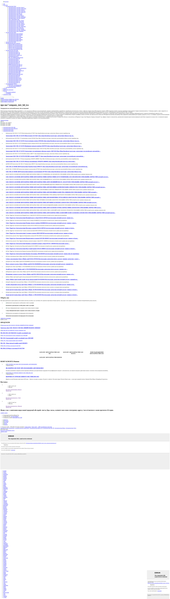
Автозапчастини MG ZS (14, 76)
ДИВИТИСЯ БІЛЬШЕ (6, 318)
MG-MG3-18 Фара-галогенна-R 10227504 (12, 348)
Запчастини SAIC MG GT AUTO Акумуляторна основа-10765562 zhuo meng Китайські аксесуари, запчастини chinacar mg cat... (43, 141)
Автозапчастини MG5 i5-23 (14, 80)
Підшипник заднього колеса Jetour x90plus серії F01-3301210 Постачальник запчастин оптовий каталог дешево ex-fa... (40, 274)
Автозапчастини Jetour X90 (14, 38)
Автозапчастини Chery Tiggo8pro (16, 31)
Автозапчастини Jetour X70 (14, 36)
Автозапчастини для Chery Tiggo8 (16, 28)
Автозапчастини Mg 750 (48, 428)
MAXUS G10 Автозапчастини (15, 45)
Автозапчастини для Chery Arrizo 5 (16, 7)
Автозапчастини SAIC (11, 42)
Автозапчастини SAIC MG (12, 50)
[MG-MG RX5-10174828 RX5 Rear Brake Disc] (13, 330)
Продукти (5, 5)
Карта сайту (34, 426)
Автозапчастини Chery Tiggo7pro (16, 27)
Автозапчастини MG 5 (13, 56)
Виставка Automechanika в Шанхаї (13, 389)
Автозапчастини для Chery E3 (15, 13)
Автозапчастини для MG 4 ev (15, 55)
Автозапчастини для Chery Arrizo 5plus (17, 8)
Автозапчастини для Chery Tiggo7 (16, 25)
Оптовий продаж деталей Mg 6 (22, 428)
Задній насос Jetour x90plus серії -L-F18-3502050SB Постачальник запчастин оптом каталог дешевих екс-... (37, 269)
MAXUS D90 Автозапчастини (15, 44)
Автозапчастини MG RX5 (14, 73)
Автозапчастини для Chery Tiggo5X (16, 24)
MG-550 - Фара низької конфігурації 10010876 (14, 343)
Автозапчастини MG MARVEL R (16, 70)
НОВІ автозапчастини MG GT (15, 64)
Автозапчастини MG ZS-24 (14, 77)
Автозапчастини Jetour (11, 32)
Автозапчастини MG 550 (14, 58)
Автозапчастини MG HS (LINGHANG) (17, 68)
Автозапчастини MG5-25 (14, 81)
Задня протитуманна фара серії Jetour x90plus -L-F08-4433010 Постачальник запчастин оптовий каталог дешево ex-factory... (42, 295)
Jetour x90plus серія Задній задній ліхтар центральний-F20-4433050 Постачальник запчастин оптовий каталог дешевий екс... (42, 279)
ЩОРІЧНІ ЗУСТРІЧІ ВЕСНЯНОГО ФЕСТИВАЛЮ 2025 (22, 376)
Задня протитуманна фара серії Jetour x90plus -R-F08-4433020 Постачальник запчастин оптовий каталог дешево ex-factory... (42, 289)
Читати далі (8, 390)
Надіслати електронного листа (7, 430)
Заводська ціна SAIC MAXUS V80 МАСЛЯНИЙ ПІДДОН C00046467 (20, 328)
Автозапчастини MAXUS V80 (15, 49)
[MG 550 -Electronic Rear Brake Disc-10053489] (14, 335)
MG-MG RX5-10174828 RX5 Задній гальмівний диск (16, 333)
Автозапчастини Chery (11, 6)
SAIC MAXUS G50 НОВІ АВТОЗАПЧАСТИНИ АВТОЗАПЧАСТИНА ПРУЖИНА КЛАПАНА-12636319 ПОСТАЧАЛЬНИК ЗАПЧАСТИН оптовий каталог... (51, 202)
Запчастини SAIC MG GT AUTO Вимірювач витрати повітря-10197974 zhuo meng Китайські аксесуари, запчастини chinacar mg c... (44, 146)
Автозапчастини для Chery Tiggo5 (16, 23)
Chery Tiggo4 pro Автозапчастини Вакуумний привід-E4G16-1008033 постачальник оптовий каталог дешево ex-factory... (41, 248)
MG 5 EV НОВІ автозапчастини (15, 57)
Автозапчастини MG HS (14, 67)
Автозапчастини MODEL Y (14, 86)
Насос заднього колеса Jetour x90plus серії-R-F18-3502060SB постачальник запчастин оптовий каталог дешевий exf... (40, 264)
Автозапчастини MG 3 (13, 51)
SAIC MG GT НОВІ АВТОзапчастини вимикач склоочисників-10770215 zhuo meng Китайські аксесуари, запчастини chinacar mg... (44, 171)
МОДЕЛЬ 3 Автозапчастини (14, 85)
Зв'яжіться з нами (7, 94)
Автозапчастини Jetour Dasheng (15, 33)
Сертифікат (8, 93)
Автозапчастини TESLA (11, 83)
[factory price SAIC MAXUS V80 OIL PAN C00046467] (17, 325)
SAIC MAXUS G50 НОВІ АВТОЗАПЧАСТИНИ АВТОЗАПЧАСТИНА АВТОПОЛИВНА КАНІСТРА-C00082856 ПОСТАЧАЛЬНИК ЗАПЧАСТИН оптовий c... (52, 192)
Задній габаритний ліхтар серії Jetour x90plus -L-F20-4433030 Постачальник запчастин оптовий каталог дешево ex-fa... (40, 284)
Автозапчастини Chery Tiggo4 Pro (16, 21)
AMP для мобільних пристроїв (45, 426)
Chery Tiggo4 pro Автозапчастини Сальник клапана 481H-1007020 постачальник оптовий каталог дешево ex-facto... (39, 233)
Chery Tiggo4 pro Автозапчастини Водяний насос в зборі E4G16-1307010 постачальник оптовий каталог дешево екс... (40, 218)
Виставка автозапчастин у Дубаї (13, 397)
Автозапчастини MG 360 (14, 54)
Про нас (5, 91)
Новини (5, 88)
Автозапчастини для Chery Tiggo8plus (17, 30)
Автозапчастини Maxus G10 (36, 428)
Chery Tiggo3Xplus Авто (13, 19)
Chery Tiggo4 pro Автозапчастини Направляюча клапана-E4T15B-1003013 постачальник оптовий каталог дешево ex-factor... (42, 238)
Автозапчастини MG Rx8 (14, 75)
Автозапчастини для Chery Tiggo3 (16, 15)
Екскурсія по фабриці (11, 92)
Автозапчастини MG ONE (14, 71)
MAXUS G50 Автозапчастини (15, 46)
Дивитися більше (4, 120)
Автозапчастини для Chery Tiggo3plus (17, 17)
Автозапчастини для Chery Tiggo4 (16, 20)
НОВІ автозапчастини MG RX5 (15, 74)
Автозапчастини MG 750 (14, 61)
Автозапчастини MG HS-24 (14, 69)
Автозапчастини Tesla (11, 87)
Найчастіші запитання (8, 89)
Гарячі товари (28, 426)
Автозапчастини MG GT (14, 63)
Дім (4, 3)
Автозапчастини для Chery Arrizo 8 (16, 9)
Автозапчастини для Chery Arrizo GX (16, 12)
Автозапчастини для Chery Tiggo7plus (17, 26)
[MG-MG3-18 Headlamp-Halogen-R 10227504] (10, 345)
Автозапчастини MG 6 (13, 59)
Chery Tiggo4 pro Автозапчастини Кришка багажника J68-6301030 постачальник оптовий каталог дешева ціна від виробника (42, 253)
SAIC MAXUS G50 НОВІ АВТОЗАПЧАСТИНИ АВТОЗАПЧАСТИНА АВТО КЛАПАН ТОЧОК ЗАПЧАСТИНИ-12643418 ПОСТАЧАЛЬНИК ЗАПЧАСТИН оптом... (53, 207)
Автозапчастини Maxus (60, 428)
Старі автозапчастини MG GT (15, 65)
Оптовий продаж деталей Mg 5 (8, 428)
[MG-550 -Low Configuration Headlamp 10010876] (11, 340)
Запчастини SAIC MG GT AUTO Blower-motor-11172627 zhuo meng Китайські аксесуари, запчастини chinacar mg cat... (40, 135)
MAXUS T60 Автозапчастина (15, 48)
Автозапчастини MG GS (14, 62)
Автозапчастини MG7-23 (14, 82)
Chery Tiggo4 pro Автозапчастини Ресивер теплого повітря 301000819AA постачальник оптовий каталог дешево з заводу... (41, 223)
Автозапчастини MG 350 (14, 52)
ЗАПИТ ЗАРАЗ (4, 413)
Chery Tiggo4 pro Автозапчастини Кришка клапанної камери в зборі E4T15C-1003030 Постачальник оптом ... (38, 243)
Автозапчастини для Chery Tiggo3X (16, 18)
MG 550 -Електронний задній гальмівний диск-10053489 (17, 338)
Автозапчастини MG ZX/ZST (15, 79)
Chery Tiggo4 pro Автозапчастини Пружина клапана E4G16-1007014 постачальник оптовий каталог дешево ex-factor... (40, 228)
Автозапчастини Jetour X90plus (15, 39)
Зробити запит (4, 431)
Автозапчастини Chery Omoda (15, 14)
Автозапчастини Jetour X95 (14, 40)
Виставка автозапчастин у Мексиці (14, 406)
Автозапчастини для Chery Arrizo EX (16, 11)
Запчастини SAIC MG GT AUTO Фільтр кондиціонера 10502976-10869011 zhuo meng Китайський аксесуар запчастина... (41, 161)
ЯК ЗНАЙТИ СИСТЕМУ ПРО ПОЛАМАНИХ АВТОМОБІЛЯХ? (25, 368)
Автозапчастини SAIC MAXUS (13, 43)
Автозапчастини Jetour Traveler (15, 34)
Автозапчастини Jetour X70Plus (15, 37)
